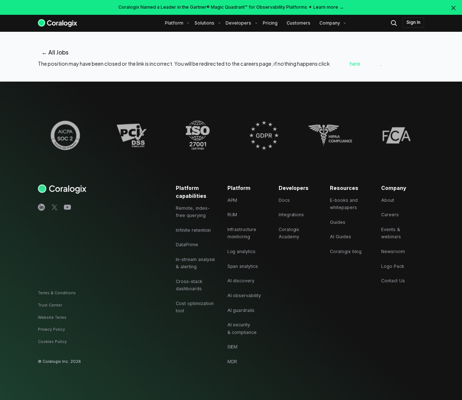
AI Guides (340, 236)
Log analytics (241, 251)
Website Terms (52, 317)
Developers (238, 23)
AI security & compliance (242, 328)
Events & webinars (391, 233)
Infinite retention (193, 230)
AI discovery (240, 280)
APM (232, 200)
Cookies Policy (52, 341)
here (355, 63)
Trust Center (50, 305)
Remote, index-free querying (192, 211)
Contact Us (393, 280)
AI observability (244, 295)
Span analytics (242, 266)
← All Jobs (55, 52)
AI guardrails (240, 310)
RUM (232, 214)
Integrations (291, 214)
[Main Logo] (57, 22)
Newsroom (393, 251)
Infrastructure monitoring (241, 233)
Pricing (270, 23)
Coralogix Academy (289, 233)
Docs (284, 200)
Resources (344, 188)
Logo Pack (392, 266)
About (387, 200)
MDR (232, 361)
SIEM (232, 346)
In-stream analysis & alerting (195, 263)
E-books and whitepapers (343, 203)
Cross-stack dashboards (189, 285)
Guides (337, 222)
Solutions (204, 23)
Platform (174, 23)
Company (329, 23)
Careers (390, 214)
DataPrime (187, 244)
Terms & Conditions (57, 292)
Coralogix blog (346, 251)
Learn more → (328, 7)
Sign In (413, 22)
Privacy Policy (51, 329)
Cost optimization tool (194, 307)
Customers (298, 23)
